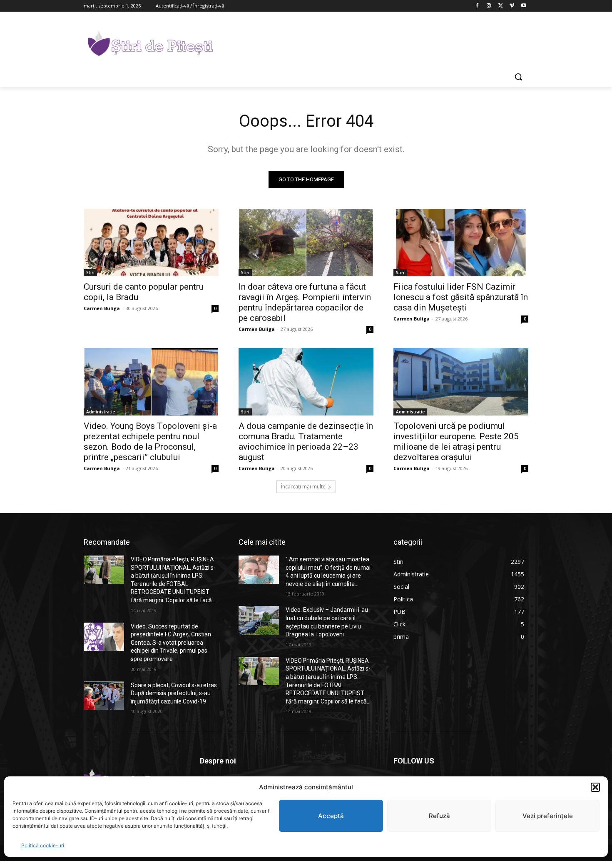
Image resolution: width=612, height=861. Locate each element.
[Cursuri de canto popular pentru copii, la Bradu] (151, 242)
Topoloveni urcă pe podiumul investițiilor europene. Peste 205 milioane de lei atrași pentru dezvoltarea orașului (456, 441)
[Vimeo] (512, 6)
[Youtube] (523, 6)
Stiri (90, 272)
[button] (595, 787)
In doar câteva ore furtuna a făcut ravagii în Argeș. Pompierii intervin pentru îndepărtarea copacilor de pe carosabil (305, 302)
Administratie (100, 412)
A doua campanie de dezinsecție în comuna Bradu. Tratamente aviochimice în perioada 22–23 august (306, 441)
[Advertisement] (368, 42)
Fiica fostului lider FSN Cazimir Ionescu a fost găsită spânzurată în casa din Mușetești (460, 297)
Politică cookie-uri (42, 845)
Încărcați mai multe (303, 486)
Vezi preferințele (547, 816)
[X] (500, 6)
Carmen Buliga (102, 308)
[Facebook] (477, 6)
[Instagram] (489, 6)
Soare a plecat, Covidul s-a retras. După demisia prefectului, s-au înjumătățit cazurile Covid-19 (174, 693)
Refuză (439, 816)
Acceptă (331, 816)
